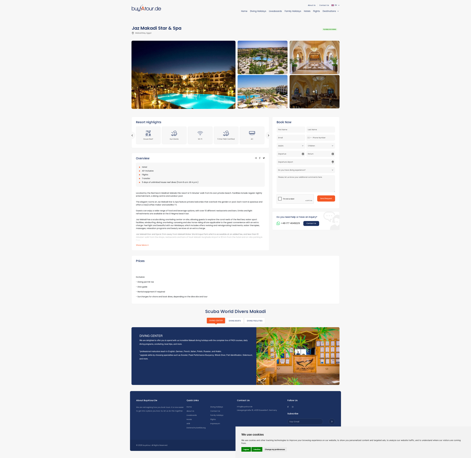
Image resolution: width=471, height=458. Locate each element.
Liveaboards (275, 11)
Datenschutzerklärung (196, 427)
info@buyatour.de (244, 406)
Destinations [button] (329, 11)
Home (244, 11)
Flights (316, 11)
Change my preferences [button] (275, 449)
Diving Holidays (258, 11)
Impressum (215, 423)
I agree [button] (246, 449)
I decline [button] (256, 449)
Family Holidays (293, 11)
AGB (188, 423)
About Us (311, 5)
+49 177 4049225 (290, 223)
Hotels (307, 11)
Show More (141, 245)
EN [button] (335, 5)
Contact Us (324, 5)
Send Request (326, 198)
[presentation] (133, 135)
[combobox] (309, 138)
